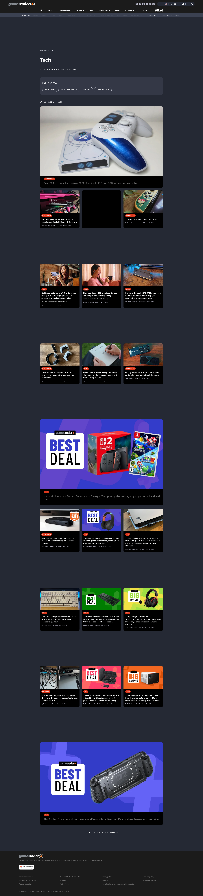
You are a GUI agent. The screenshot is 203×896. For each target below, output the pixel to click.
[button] (190, 4)
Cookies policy (148, 877)
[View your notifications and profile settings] (183, 4)
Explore (144, 10)
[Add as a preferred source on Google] (26, 867)
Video (117, 10)
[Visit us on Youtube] (143, 4)
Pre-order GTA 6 (91, 15)
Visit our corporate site (93, 860)
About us (105, 880)
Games (50, 10)
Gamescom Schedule (40, 15)
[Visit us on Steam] (153, 4)
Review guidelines (25, 884)
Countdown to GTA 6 (75, 15)
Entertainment (64, 10)
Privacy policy (107, 877)
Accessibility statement (28, 880)
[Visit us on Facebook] (147, 4)
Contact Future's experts (70, 877)
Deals (91, 10)
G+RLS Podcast (122, 15)
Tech (51, 51)
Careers (63, 880)
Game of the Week (107, 15)
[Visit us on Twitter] (136, 4)
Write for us (64, 884)
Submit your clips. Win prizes (171, 15)
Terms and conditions (27, 877)
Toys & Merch (104, 10)
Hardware (80, 10)
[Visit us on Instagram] (150, 4)
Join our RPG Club (136, 15)
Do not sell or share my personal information (118, 884)
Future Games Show (57, 15)
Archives (114, 833)
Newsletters (130, 10)
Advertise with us (149, 880)
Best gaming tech (152, 15)
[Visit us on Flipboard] (140, 4)
